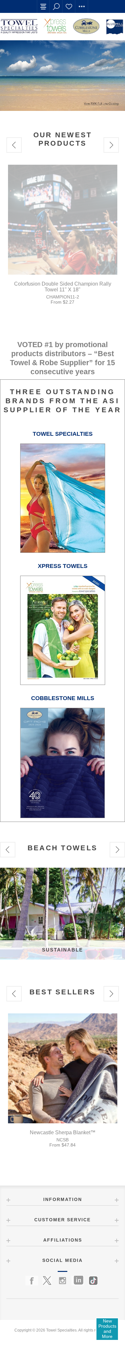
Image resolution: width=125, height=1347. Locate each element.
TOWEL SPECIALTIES (63, 434)
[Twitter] (47, 1280)
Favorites (69, 6)
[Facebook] (31, 1280)
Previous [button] (14, 145)
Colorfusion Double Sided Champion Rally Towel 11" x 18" (62, 286)
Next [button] (111, 145)
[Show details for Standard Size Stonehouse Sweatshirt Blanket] (62, 1068)
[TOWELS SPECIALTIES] (62, 551)
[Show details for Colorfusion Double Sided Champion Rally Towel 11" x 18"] (62, 220)
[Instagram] (62, 1280)
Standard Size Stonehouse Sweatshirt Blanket (62, 1132)
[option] (62, 237)
